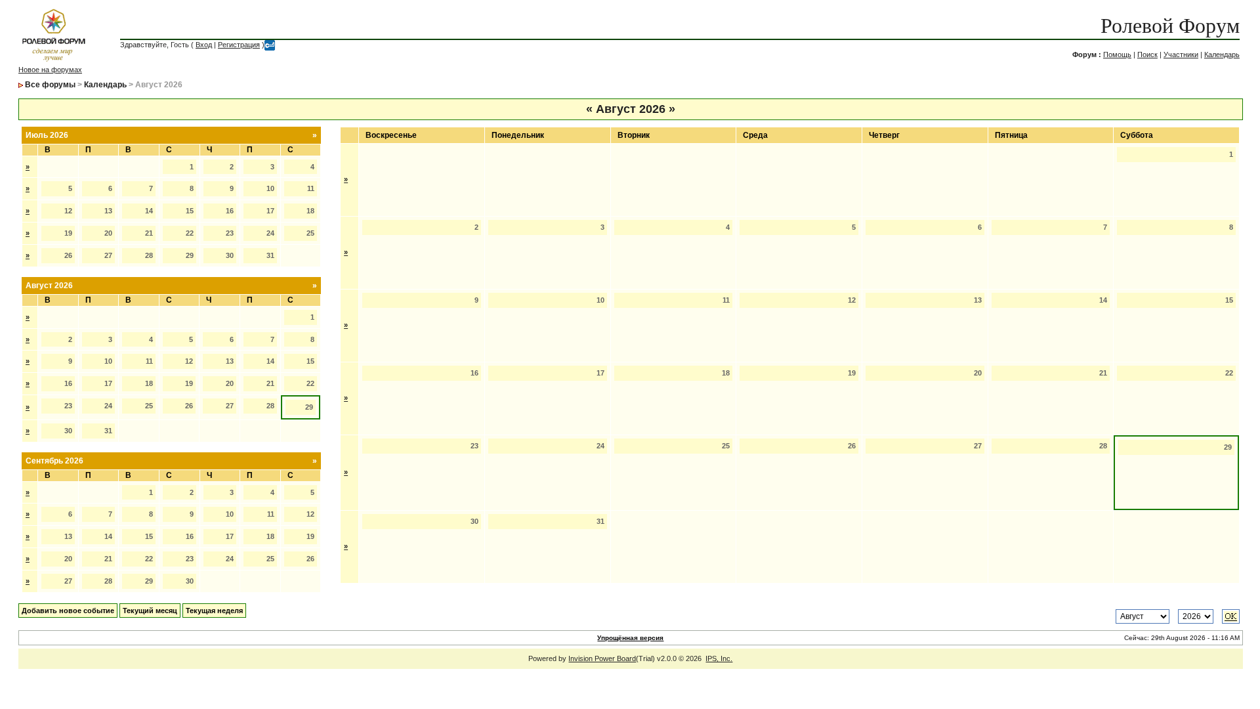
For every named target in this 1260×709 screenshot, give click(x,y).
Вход (204, 45)
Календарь (1222, 54)
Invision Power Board (602, 658)
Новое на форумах (50, 70)
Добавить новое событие (68, 610)
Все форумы (50, 84)
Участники (1181, 54)
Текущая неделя (214, 610)
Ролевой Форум (1170, 25)
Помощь (1117, 54)
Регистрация (239, 45)
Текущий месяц (150, 610)
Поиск (1147, 54)
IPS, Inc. (718, 658)
